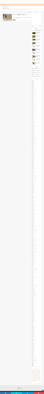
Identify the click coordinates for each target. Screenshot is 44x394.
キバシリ (33, 172)
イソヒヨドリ (34, 112)
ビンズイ (33, 309)
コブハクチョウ (34, 213)
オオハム (33, 134)
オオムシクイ (34, 138)
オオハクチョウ (34, 133)
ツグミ (33, 263)
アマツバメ (34, 104)
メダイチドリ (34, 339)
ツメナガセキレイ (34, 268)
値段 (10, 9)
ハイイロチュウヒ (34, 285)
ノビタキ (33, 284)
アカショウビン (34, 88)
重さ (33, 380)
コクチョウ (34, 200)
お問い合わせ (20, 387)
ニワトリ (33, 280)
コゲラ (33, 201)
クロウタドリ (34, 188)
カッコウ (33, 155)
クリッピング (7, 9)
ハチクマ (33, 297)
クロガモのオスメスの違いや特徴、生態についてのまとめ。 (37, 72)
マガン (33, 323)
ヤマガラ (33, 347)
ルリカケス (34, 356)
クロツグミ (34, 192)
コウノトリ (34, 197)
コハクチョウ (34, 210)
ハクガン (33, 289)
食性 (37, 380)
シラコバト (34, 235)
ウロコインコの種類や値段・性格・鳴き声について (37, 70)
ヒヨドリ (33, 306)
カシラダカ (34, 154)
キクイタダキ (34, 168)
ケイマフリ (34, 193)
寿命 (14, 9)
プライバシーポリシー (21, 389)
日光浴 (21, 9)
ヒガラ (33, 301)
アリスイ (33, 105)
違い (38, 379)
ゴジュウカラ (34, 222)
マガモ (33, 322)
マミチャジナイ (34, 327)
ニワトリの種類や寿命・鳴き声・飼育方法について (37, 68)
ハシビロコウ (34, 293)
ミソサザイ (34, 331)
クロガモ (33, 189)
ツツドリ (33, 264)
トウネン (33, 272)
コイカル (33, 196)
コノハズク (34, 209)
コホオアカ (34, 214)
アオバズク (34, 84)
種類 (33, 378)
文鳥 (33, 364)
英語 (36, 379)
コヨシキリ (34, 218)
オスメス (4, 9)
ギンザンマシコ (34, 180)
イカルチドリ (34, 108)
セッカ (33, 247)
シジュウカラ (34, 230)
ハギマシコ (34, 288)
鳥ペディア (5, 1)
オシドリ (33, 146)
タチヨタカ (34, 255)
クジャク (33, 184)
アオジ (33, 83)
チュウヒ (33, 260)
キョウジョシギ (34, 176)
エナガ (33, 130)
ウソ (33, 117)
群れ (33, 379)
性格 (19, 9)
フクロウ (33, 310)
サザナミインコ (34, 226)
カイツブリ (34, 150)
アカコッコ (34, 87)
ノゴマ (33, 281)
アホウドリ (34, 101)
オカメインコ (34, 142)
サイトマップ (20, 388)
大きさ (12, 9)
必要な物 (17, 9)
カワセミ (33, 163)
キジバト (33, 171)
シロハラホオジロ (34, 238)
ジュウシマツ (34, 239)
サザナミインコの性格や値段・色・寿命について (20, 14)
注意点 (26, 9)
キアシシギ (34, 167)
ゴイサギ (33, 221)
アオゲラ (33, 80)
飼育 (39, 380)
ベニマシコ (34, 314)
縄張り (35, 378)
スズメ (33, 242)
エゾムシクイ (34, 129)
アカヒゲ (33, 92)
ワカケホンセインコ (35, 360)
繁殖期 (39, 378)
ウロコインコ (34, 125)
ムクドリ (33, 335)
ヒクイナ (33, 302)
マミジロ (33, 326)
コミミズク (34, 217)
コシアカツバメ (34, 205)
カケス (33, 151)
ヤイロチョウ (34, 343)
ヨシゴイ (33, 352)
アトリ (33, 96)
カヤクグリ (34, 159)
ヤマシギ (33, 348)
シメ (33, 234)
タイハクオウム (34, 251)
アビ (33, 100)
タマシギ (33, 256)
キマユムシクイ (34, 175)
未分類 (33, 365)
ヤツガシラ (34, 344)
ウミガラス (34, 121)
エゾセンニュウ (34, 126)
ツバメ (33, 267)
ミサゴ (33, 330)
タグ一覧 (40, 382)
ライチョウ (34, 355)
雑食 (35, 380)
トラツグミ (34, 276)
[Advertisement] (36, 20)
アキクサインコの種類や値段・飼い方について (37, 74)
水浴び (23, 9)
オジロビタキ (34, 147)
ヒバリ (33, 305)
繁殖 (37, 378)
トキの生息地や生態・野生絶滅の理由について (37, 76)
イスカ (33, 109)
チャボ (33, 259)
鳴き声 (35, 381)
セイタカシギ (34, 243)
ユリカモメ (34, 351)
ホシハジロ (34, 318)
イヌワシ (33, 113)
